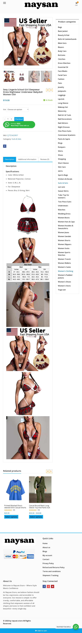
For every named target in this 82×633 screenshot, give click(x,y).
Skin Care (62, 167)
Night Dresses (64, 127)
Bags (60, 27)
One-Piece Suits (64, 131)
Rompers (61, 147)
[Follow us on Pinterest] (52, 586)
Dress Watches (64, 63)
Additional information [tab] (27, 159)
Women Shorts (64, 240)
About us (46, 547)
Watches (61, 210)
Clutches (61, 59)
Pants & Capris (64, 139)
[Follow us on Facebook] (44, 586)
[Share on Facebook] (4, 146)
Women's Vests (64, 286)
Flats (60, 83)
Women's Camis (64, 267)
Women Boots (64, 217)
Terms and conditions (52, 571)
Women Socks (63, 248)
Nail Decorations (65, 119)
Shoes (60, 155)
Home (45, 543)
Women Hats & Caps (66, 222)
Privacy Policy (48, 563)
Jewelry (61, 87)
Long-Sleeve (63, 103)
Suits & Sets (16, 139)
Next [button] (48, 42)
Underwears (63, 205)
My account (47, 555)
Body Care (62, 51)
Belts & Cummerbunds (67, 39)
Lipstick (61, 99)
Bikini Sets (62, 43)
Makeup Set (63, 107)
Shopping (62, 159)
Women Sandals (64, 236)
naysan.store (17, 621)
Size (4, 109)
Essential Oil (63, 67)
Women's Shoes (64, 282)
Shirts (60, 151)
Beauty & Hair (64, 35)
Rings (60, 143)
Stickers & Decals (65, 179)
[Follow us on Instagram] (48, 586)
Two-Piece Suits (64, 202)
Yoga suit (62, 290)
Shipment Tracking (50, 575)
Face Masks (62, 71)
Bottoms (61, 55)
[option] (28, 41)
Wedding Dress (64, 214)
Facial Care (62, 75)
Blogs (45, 551)
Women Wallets (64, 263)
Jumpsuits (62, 91)
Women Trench (64, 259)
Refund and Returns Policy (54, 567)
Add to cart (42, 630)
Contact (46, 559)
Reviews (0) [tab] (44, 159)
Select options (11, 517)
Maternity (62, 111)
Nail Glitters (63, 123)
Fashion (61, 79)
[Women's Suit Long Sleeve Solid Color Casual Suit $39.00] (47, 90)
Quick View (16, 505)
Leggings (61, 95)
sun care (61, 187)
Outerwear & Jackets (66, 135)
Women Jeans (63, 232)
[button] (51, 81)
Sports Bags (63, 175)
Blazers (61, 47)
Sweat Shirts (63, 191)
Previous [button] (7, 42)
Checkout (19, 119)
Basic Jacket (63, 31)
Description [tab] (9, 159)
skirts (60, 171)
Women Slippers (64, 244)
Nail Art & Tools (64, 115)
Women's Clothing (65, 271)
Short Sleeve (63, 163)
